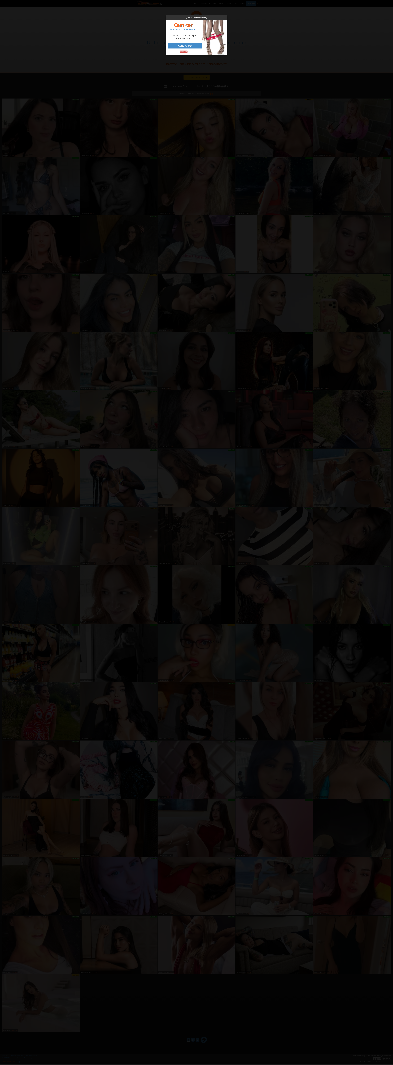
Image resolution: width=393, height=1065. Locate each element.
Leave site (183, 52)
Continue (183, 45)
